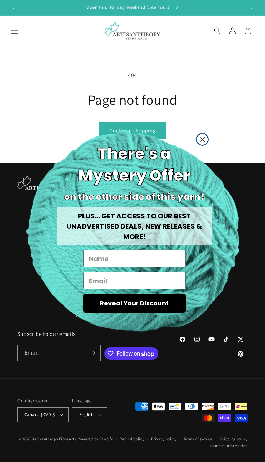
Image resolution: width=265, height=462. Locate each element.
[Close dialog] (202, 139)
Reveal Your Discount (134, 303)
